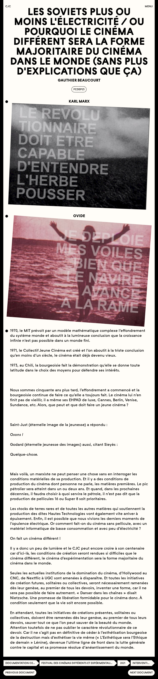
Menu (149, 6)
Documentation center (22, 663)
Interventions (142, 663)
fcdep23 (79, 89)
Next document (141, 672)
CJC (9, 6)
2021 (122, 663)
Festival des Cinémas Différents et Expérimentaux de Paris (79, 663)
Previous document (19, 672)
